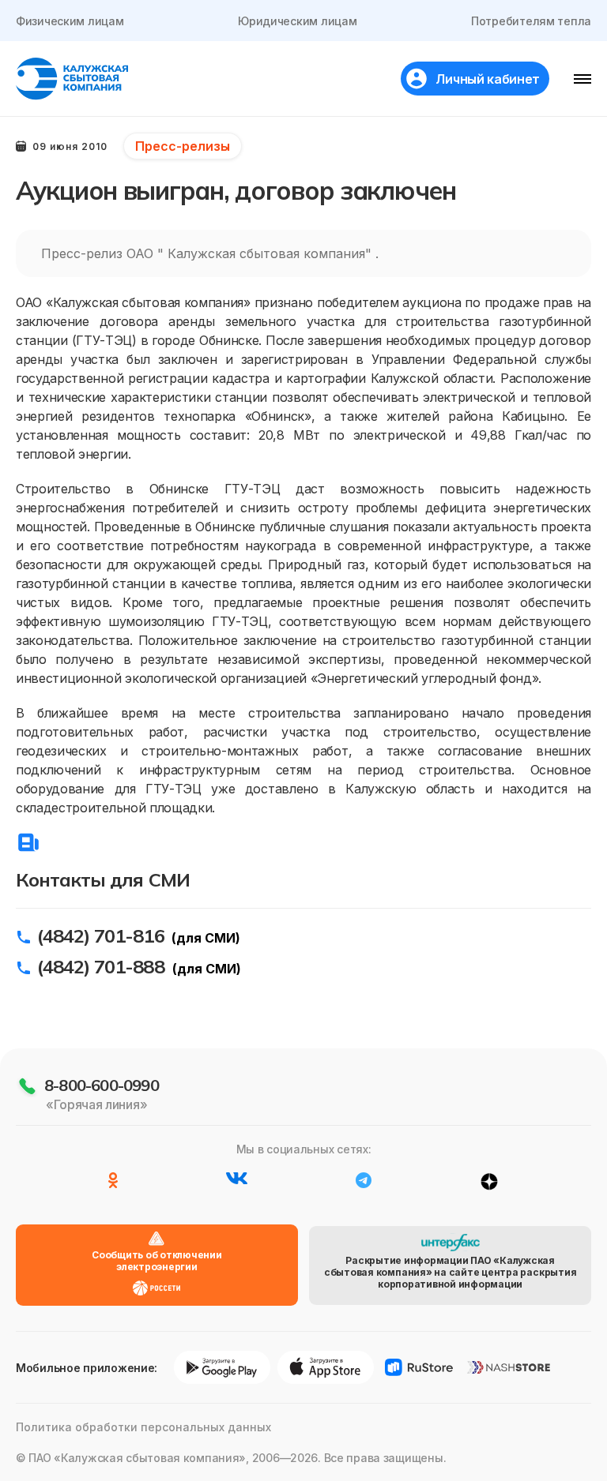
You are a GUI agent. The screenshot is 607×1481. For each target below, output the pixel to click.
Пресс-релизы (182, 146)
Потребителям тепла (531, 21)
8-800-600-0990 (101, 1085)
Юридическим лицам (297, 21)
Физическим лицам (70, 21)
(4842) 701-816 (100, 935)
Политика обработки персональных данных (143, 1427)
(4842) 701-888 (100, 966)
